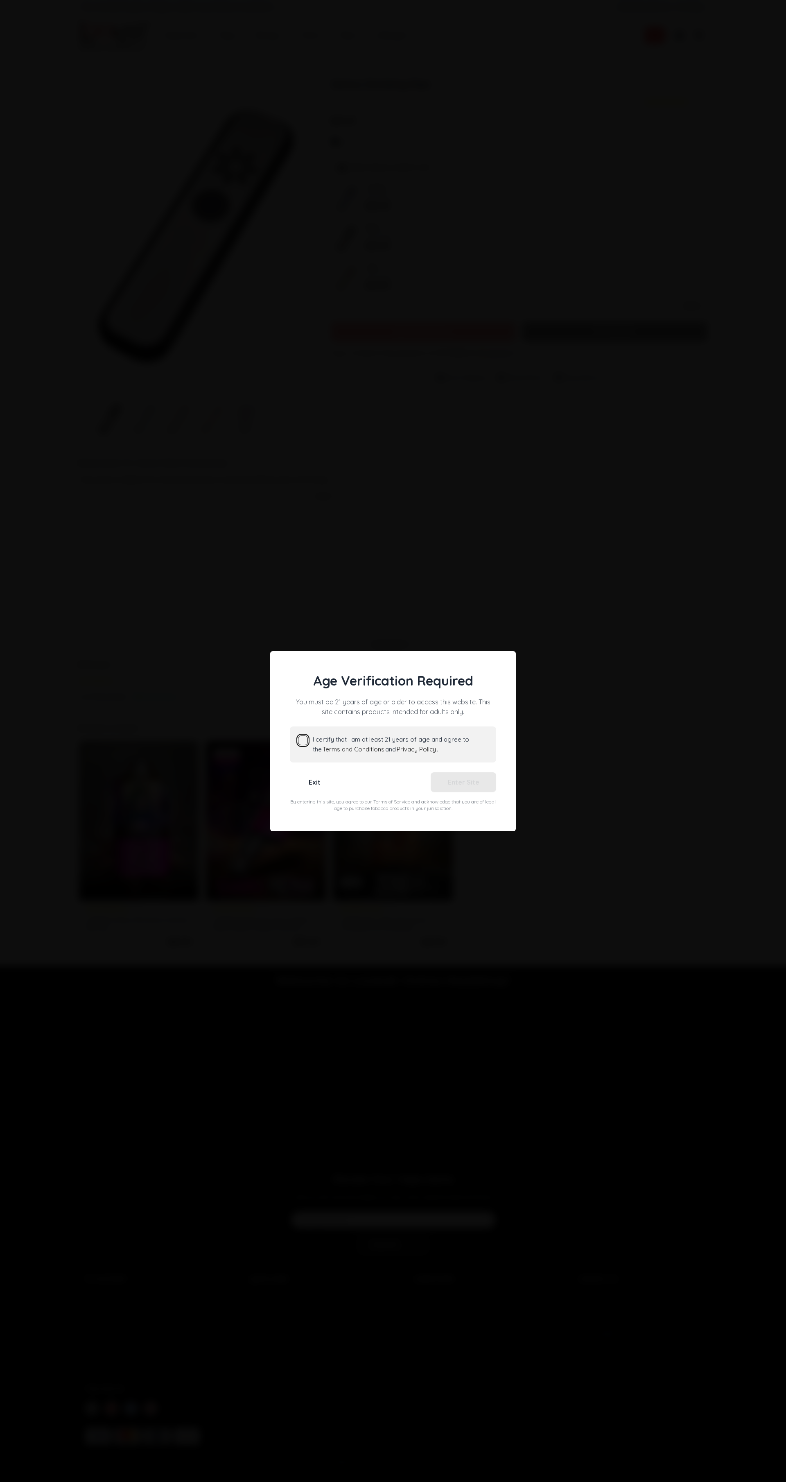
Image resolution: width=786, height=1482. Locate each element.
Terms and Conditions (353, 749)
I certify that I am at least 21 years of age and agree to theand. (391, 744)
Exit (315, 782)
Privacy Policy (416, 749)
